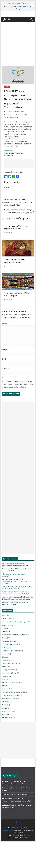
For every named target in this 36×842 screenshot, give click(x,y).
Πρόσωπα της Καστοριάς (10, 695)
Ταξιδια (4, 705)
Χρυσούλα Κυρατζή (19, 111)
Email (4, 359)
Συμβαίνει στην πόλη (9, 698)
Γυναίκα (4, 654)
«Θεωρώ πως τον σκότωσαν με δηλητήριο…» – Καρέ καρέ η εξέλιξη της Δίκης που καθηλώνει (19, 202)
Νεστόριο (5, 689)
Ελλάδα (4, 660)
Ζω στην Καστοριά (8, 670)
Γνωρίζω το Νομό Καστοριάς (11, 651)
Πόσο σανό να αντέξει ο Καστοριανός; (14, 574)
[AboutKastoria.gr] (4, 19)
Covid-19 (5, 628)
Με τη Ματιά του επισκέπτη (11, 682)
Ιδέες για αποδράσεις (9, 673)
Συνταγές (5, 702)
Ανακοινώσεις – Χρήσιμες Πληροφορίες (14, 635)
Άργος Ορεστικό (7, 641)
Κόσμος (4, 679)
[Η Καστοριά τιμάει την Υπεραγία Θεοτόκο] (18, 241)
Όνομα (5, 350)
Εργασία (4, 666)
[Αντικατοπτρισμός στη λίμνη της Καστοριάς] (18, 274)
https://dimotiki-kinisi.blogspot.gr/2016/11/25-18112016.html (13, 153)
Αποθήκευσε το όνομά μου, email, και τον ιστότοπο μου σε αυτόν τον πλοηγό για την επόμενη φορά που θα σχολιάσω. (18, 384)
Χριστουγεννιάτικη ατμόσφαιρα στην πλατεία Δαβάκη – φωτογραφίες (18, 211)
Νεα (3, 686)
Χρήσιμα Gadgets (7, 717)
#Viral (4, 615)
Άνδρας (4, 638)
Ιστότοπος (6, 368)
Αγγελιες (5, 631)
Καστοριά (7, 86)
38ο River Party (7, 619)
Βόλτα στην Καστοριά (9, 644)
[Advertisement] (18, 47)
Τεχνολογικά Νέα (7, 711)
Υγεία (4, 714)
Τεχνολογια (5, 708)
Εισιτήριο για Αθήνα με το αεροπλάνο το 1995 (16, 227)
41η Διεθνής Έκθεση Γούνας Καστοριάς (14, 622)
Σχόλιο (5, 323)
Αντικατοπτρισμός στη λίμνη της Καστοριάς (17, 294)
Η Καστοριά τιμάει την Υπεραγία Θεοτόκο (14, 260)
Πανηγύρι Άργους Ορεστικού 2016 (13, 692)
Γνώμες (4, 647)
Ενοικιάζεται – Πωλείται (10, 663)
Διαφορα (5, 657)
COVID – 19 (5, 625)
